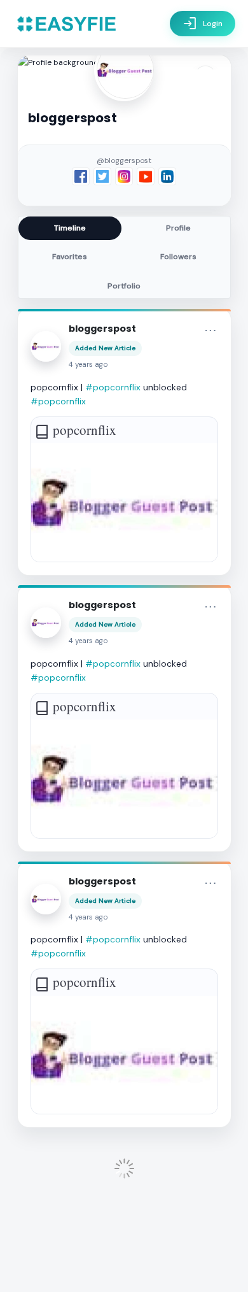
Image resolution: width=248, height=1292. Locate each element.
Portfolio (124, 286)
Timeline (70, 228)
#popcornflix (113, 387)
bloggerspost (102, 328)
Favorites (69, 257)
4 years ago (88, 364)
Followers (178, 257)
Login (203, 23)
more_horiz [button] (210, 330)
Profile (178, 228)
